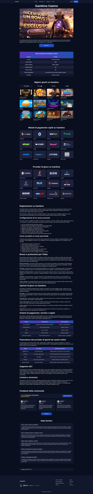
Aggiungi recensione (67, 395)
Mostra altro (46, 413)
